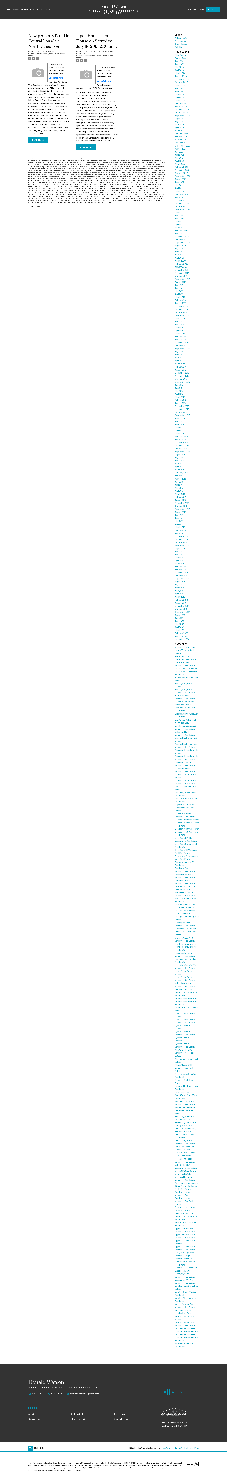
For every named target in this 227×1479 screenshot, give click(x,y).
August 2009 (180, 615)
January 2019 (180, 303)
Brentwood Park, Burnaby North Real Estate (83, 162)
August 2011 (180, 548)
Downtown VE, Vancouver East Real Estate (130, 170)
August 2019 (180, 282)
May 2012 (179, 521)
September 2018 (182, 315)
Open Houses (181, 44)
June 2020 (179, 251)
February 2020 (181, 264)
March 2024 (180, 130)
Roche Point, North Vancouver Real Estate (88, 190)
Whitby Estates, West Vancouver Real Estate (50, 200)
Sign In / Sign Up (196, 9)
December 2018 (182, 306)
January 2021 (180, 233)
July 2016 (179, 385)
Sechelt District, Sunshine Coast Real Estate (144, 190)
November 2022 (182, 170)
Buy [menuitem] (38, 9)
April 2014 (179, 466)
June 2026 (179, 64)
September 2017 (182, 348)
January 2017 (180, 370)
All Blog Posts (181, 38)
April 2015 (179, 430)
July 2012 (179, 515)
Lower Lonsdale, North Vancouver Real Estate (61, 182)
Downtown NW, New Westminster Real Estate (76, 170)
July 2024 (179, 121)
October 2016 (181, 379)
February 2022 (181, 194)
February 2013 (181, 497)
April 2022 (179, 188)
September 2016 (182, 382)
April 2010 (179, 593)
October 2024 (181, 112)
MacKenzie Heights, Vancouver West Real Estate (48, 184)
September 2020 (182, 242)
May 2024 (179, 124)
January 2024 (181, 136)
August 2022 (180, 179)
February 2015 (181, 436)
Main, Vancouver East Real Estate (75, 184)
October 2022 (181, 173)
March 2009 (180, 630)
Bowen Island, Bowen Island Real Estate (139, 160)
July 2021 (179, 215)
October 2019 (181, 276)
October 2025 (181, 82)
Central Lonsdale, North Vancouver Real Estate (46, 55)
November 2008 (182, 639)
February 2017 (181, 366)
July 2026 (179, 61)
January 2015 (180, 439)
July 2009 (179, 618)
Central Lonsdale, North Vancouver (66, 166)
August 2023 (180, 148)
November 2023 (182, 139)
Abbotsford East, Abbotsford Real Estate (84, 158)
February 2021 (181, 230)
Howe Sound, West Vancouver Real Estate (151, 178)
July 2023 (179, 152)
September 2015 (182, 415)
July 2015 (179, 421)
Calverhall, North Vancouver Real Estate (141, 162)
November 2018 (182, 309)
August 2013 (180, 479)
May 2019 (179, 291)
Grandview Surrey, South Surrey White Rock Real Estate (78, 176)
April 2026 (179, 70)
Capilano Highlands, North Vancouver (87, 164)
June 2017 (179, 354)
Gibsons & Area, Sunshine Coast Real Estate (132, 174)
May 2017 (179, 357)
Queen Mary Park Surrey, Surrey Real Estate (89, 188)
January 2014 (180, 475)
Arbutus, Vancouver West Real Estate (153, 158)
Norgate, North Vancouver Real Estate (40, 186)
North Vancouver (59, 186)
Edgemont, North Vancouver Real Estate (129, 172)
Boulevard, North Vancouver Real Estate (112, 160)
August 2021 (180, 212)
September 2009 (182, 612)
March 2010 (180, 597)
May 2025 (179, 94)
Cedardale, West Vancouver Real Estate (41, 166)
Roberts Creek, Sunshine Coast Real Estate (61, 190)
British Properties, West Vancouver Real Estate (112, 162)
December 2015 (182, 406)
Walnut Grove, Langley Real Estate (143, 196)
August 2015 (180, 418)
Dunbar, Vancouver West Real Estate (48, 172)
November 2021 (182, 203)
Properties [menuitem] (26, 9)
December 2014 (182, 442)
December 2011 (182, 536)
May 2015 (179, 427)
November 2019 (182, 273)
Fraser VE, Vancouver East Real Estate (74, 174)
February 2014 (181, 472)
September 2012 (182, 509)
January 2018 (180, 339)
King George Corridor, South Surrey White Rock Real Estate (75, 180)
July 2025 (179, 88)
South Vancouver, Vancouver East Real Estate (135, 192)
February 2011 (181, 566)
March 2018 (180, 333)
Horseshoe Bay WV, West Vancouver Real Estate (101, 178)
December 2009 (182, 606)
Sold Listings (180, 47)
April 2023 (179, 161)
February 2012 (181, 530)
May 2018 (179, 327)
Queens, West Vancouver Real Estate (116, 188)
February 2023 (181, 167)
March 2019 (180, 297)
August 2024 (181, 118)
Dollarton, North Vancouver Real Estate (49, 170)
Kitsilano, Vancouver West (102, 180)
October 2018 (181, 312)
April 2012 (179, 524)
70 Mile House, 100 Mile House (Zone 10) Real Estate (53, 158)
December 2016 (182, 373)
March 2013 (180, 494)
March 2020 (180, 261)
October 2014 (181, 448)
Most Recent (180, 55)
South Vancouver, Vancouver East (109, 192)
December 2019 (182, 270)
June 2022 (179, 182)
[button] (196, 9)
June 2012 (179, 518)
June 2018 (179, 324)
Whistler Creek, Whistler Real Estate (135, 198)
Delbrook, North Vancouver (113, 168)
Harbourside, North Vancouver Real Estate (47, 178)
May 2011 (179, 557)
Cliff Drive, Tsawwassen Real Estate (142, 166)
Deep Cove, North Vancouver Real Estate (90, 168)
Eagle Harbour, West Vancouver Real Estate (101, 172)
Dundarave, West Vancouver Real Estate (73, 172)
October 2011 (181, 542)
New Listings (180, 41)
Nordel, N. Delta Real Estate (151, 184)
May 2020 (179, 254)
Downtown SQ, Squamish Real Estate (104, 170)
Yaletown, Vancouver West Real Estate (99, 202)
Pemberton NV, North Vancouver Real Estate (103, 186)
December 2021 (182, 200)
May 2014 (179, 463)
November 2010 (182, 572)
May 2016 (179, 391)
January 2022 (181, 197)
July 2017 (179, 351)
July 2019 (179, 285)
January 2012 (180, 533)
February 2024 (181, 133)
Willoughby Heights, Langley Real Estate (78, 200)
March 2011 (180, 563)
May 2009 (179, 624)
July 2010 (179, 584)
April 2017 (179, 360)
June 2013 (179, 485)
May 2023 (179, 158)
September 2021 (182, 209)
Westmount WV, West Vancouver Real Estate (87, 198)
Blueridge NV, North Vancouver (60, 160)
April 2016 (179, 394)
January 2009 (181, 636)
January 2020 (181, 267)
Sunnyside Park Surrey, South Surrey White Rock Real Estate (66, 194)
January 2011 (180, 569)
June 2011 (179, 554)
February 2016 (181, 400)
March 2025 (180, 100)
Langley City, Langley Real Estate (147, 180)
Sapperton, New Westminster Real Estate (116, 190)
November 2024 (182, 109)
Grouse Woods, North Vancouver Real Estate (110, 176)
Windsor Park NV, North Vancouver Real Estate (129, 200)
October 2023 (181, 142)
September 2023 (182, 146)
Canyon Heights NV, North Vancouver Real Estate (58, 164)
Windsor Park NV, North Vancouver (103, 200)
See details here (56, 78)
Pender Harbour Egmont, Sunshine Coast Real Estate (136, 186)
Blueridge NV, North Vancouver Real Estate (85, 160)
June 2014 (179, 460)
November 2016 (182, 376)
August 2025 (180, 85)
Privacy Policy (166, 1448)
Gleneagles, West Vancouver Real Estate (46, 176)
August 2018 (180, 318)
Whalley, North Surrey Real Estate (112, 198)
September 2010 (182, 578)
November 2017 (182, 342)
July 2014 (179, 457)
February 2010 (181, 600)
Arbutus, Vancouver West (132, 158)
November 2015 (182, 409)
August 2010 (180, 581)
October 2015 (181, 412)
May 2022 (179, 185)
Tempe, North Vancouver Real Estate (97, 194)
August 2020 (181, 245)
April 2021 (179, 224)
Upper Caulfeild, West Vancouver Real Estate (124, 194)
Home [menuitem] (16, 9)
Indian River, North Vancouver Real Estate (41, 180)
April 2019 (179, 294)
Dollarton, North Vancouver (187, 829)
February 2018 (181, 336)
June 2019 (179, 288)
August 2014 (180, 454)
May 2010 (179, 591)
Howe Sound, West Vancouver (127, 178)
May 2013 (179, 488)
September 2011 (182, 545)
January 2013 (180, 500)
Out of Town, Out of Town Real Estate (77, 186)
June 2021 (179, 218)
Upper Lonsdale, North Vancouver (44, 196)
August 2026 (180, 58)
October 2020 (181, 239)
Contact (213, 9)
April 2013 (179, 491)
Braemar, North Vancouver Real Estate (55, 162)
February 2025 (181, 103)
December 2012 (182, 503)
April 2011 (179, 560)
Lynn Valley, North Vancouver (86, 182)
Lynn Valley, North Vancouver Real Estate (110, 182)
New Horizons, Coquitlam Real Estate (130, 184)
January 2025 (181, 106)
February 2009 (181, 633)
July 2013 (179, 482)
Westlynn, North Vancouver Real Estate (59, 198)
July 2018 (179, 321)
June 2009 (179, 621)
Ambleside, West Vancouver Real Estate (111, 158)
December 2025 (182, 79)
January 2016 (180, 403)
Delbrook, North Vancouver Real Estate (135, 168)
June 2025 (179, 91)
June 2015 (179, 424)
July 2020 (179, 248)
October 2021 (181, 206)
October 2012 (181, 506)
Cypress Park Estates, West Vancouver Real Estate (60, 168)
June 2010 (179, 587)
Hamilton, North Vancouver (135, 176)
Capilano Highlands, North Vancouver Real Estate (116, 164)
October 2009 (181, 609)
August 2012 (180, 512)
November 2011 (181, 539)
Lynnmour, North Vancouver (133, 182)
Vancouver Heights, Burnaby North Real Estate (117, 196)
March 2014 (180, 469)
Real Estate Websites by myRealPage (185, 1448)
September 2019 (182, 279)
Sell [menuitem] (46, 9)
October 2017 (181, 345)
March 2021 (180, 227)
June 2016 (179, 388)
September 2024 (182, 115)
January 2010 (180, 603)
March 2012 (180, 527)
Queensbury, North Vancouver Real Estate (142, 188)
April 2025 (179, 97)
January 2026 (181, 76)
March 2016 (180, 397)
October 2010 (181, 575)
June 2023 (179, 155)
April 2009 (179, 627)
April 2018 (179, 330)
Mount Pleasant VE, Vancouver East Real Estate (102, 184)
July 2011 (178, 551)
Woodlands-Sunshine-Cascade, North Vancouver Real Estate (67, 202)
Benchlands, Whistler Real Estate (39, 160)
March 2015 (180, 433)
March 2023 (180, 164)
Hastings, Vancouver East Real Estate (73, 178)
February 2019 (181, 300)
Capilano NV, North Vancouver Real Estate (146, 164)
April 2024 (179, 127)
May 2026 (179, 67)
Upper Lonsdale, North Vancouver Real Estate (71, 196)
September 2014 (182, 451)
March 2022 (180, 191)
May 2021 (179, 221)
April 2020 (179, 258)
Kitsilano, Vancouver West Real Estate (124, 180)
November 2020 (182, 236)
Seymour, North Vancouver (59, 192)
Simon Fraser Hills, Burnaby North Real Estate (82, 192)
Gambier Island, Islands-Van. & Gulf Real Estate (102, 174)
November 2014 (182, 445)
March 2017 (180, 363)
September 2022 (182, 176)
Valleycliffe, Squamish (94, 196)
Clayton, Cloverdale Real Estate (119, 166)
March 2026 (180, 73)
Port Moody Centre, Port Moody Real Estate (61, 188)
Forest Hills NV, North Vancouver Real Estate (47, 174)
